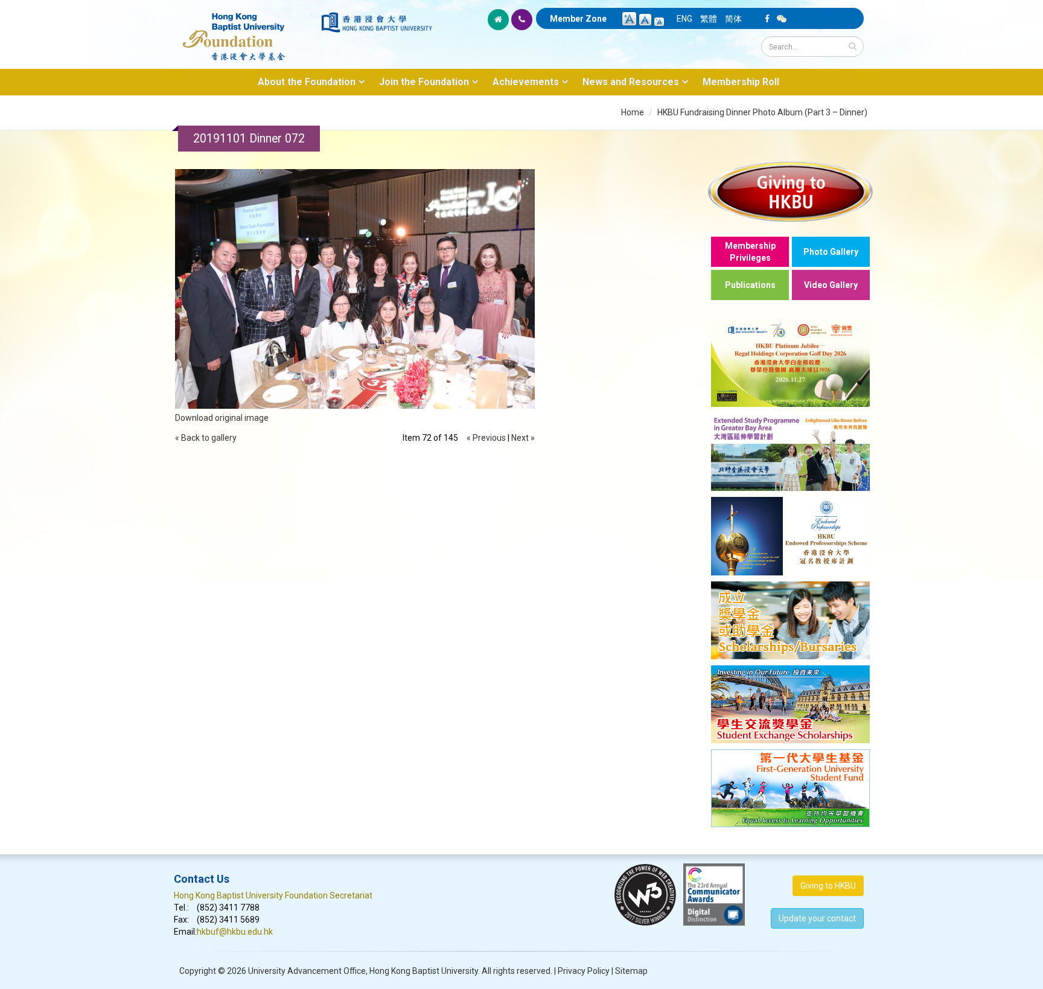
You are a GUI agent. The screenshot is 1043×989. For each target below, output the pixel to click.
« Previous (486, 438)
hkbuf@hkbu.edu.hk (235, 931)
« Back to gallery (206, 438)
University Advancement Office (307, 971)
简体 (733, 19)
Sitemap (631, 971)
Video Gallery (831, 285)
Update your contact (817, 918)
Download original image (222, 418)
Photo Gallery (830, 252)
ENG (684, 19)
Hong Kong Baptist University (423, 971)
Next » (523, 438)
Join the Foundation (424, 82)
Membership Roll (741, 82)
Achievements (526, 82)
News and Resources (630, 82)
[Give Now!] (790, 191)
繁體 (708, 19)
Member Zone (578, 19)
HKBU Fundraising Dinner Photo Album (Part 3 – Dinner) (762, 112)
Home (632, 112)
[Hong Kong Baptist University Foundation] (246, 30)
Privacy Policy (584, 971)
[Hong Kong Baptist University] (376, 22)
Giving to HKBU (828, 886)
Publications (750, 285)
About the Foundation (307, 82)
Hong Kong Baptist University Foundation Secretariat (273, 895)
